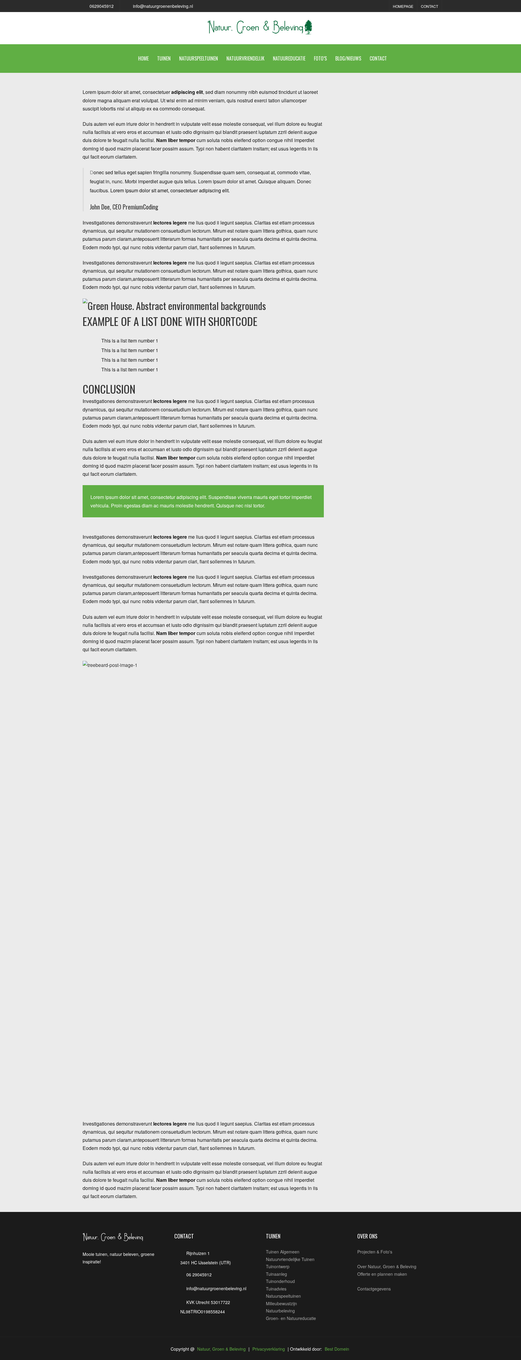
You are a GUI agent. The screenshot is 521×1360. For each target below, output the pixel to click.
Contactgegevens (374, 1289)
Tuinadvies (276, 1289)
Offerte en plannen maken (382, 1274)
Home (143, 58)
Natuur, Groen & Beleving (221, 1349)
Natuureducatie (289, 58)
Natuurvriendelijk (245, 58)
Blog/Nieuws (348, 58)
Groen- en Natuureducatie (291, 1318)
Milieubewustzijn (281, 1303)
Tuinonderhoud (280, 1281)
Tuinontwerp (277, 1266)
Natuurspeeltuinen (198, 58)
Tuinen (164, 58)
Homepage (403, 6)
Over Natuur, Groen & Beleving (386, 1266)
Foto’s (320, 58)
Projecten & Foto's (374, 1252)
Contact (429, 6)
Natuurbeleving (280, 1311)
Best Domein (337, 1349)
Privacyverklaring (268, 1349)
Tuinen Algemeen (282, 1252)
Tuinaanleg (276, 1274)
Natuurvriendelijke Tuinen (290, 1259)
